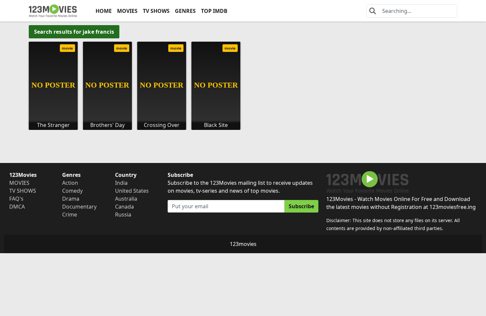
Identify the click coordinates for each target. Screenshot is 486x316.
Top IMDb (214, 11)
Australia (126, 198)
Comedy (72, 190)
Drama (70, 198)
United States (132, 190)
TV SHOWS (156, 11)
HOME (104, 11)
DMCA (17, 206)
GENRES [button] (185, 11)
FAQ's (16, 198)
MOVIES (127, 11)
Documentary (79, 206)
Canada (124, 206)
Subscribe (301, 206)
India (121, 182)
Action (70, 182)
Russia (123, 214)
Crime (69, 214)
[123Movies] (53, 11)
